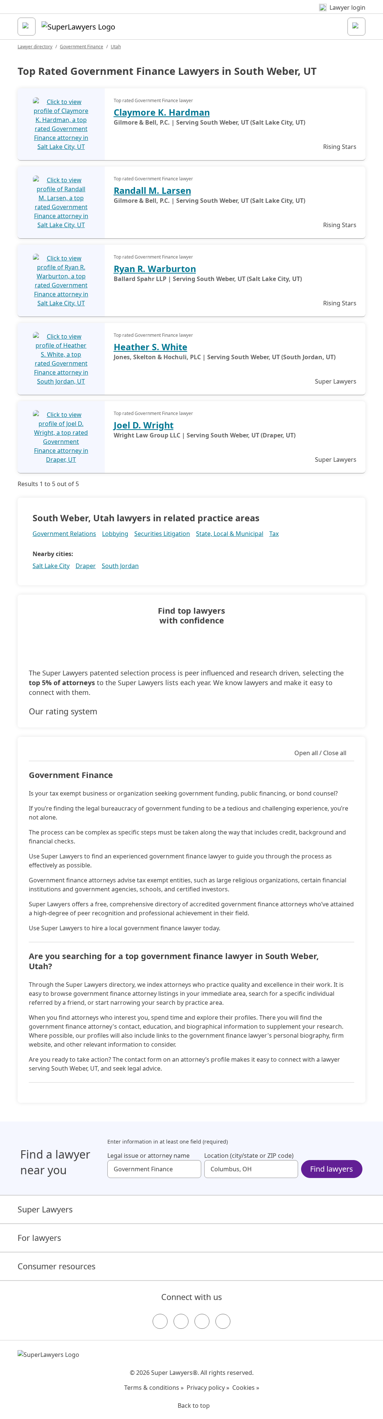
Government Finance (81, 46)
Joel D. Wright (144, 425)
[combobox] (154, 1169)
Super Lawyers (45, 1209)
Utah (116, 46)
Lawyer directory (35, 46)
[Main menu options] (27, 27)
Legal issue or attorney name (148, 1155)
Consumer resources (56, 1266)
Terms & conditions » (154, 1387)
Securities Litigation (162, 534)
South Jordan (120, 566)
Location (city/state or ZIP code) (249, 1155)
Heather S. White (150, 347)
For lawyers (39, 1237)
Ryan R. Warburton (155, 269)
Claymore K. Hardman (162, 112)
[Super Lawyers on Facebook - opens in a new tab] (160, 1321)
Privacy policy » (208, 1387)
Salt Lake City (51, 566)
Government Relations (64, 534)
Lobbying (115, 534)
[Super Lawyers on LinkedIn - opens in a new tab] (222, 1321)
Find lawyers (331, 1169)
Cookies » (245, 1387)
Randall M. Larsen (152, 190)
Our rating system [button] (63, 711)
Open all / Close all (320, 753)
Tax (274, 534)
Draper (86, 566)
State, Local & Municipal (229, 534)
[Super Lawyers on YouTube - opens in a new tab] (201, 1321)
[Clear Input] (192, 1169)
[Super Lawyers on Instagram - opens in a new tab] (181, 1321)
